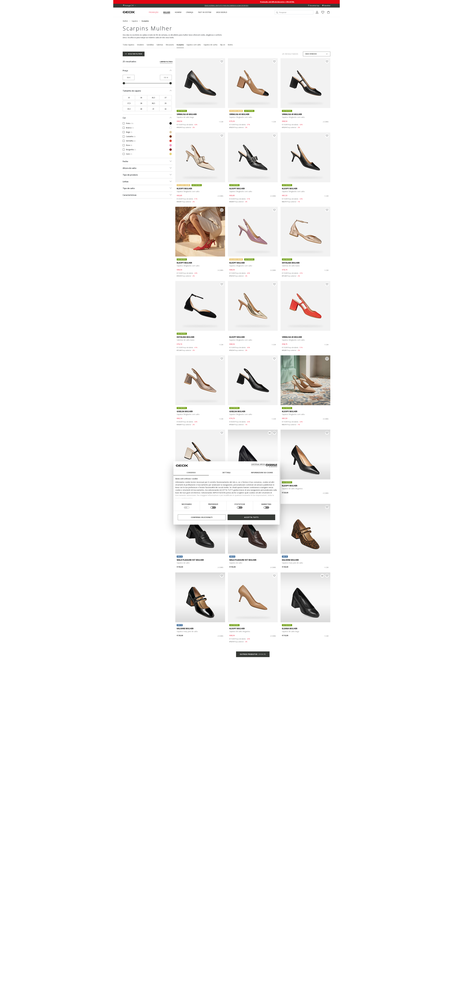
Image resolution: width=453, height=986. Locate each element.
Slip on (222, 45)
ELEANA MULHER (289, 628)
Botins (230, 45)
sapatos (135, 21)
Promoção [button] (153, 12)
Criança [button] (189, 12)
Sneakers (140, 45)
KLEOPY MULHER (184, 188)
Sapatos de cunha (210, 45)
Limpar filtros (166, 62)
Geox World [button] (221, 12)
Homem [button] (178, 12)
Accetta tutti (251, 517)
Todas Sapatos (128, 45)
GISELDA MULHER (185, 411)
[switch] (213, 507)
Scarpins (180, 45)
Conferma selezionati (202, 517)
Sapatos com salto (194, 45)
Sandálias (150, 45)
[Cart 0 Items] (327, 14)
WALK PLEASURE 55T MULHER (190, 560)
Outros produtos (253, 654)
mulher (125, 21)
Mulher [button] (166, 12)
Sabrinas (160, 45)
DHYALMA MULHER (291, 262)
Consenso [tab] (191, 472)
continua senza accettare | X (264, 464)
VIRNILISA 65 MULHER (187, 114)
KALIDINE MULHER (290, 560)
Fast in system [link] (204, 12)
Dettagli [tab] (226, 472)
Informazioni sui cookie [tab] (262, 472)
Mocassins (170, 45)
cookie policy (187, 498)
